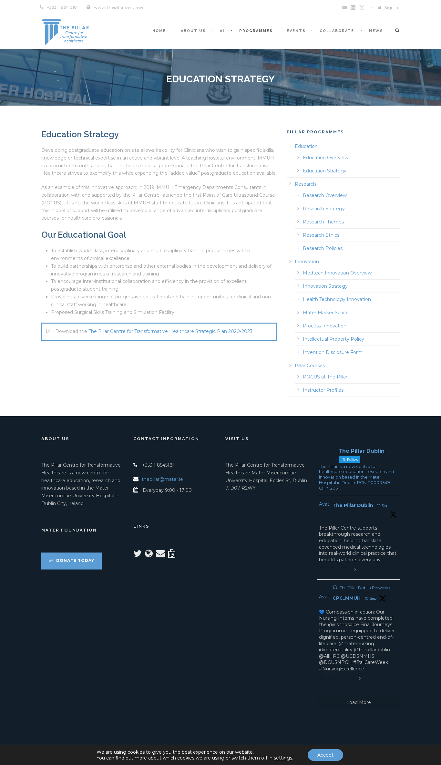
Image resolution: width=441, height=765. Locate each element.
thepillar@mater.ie (162, 479)
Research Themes (323, 222)
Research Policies (323, 248)
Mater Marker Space (326, 312)
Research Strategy (324, 209)
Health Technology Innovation (337, 299)
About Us (193, 31)
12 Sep (382, 505)
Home (159, 31)
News (376, 31)
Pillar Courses (310, 365)
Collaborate (337, 31)
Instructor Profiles (323, 390)
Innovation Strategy (325, 286)
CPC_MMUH (347, 598)
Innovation (307, 261)
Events (296, 31)
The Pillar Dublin (353, 505)
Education (306, 146)
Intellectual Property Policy (333, 339)
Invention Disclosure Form (333, 352)
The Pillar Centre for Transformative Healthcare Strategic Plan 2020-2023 (170, 331)
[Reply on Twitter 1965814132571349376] (322, 679)
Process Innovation (324, 326)
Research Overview (325, 195)
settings (283, 758)
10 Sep (370, 598)
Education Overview (325, 157)
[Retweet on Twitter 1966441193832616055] (334, 569)
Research (305, 184)
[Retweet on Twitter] (335, 587)
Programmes (256, 31)
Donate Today (74, 560)
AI (222, 31)
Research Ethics (321, 235)
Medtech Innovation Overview (337, 273)
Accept (325, 755)
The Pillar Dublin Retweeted (366, 587)
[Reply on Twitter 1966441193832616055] (322, 569)
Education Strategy (324, 171)
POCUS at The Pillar (325, 377)
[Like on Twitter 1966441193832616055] (347, 569)
